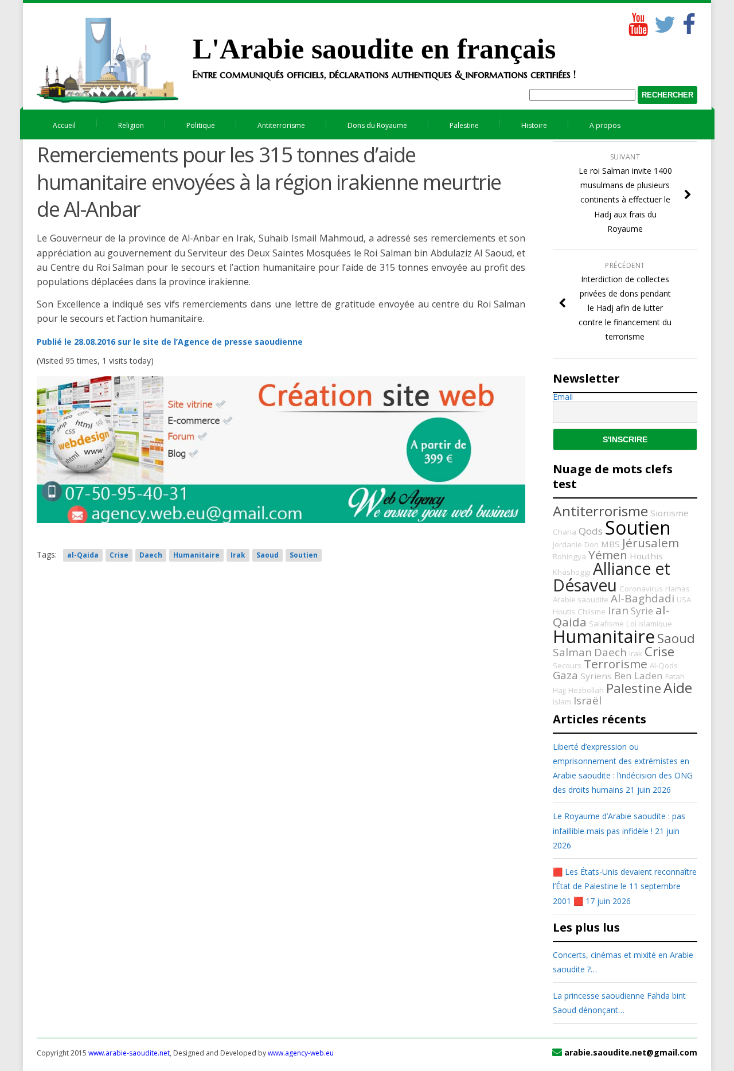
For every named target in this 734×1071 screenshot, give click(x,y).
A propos (604, 125)
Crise (119, 555)
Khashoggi (572, 572)
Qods (591, 531)
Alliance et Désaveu (611, 576)
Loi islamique (649, 623)
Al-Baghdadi (642, 598)
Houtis (564, 611)
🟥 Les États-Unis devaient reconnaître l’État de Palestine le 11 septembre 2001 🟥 (625, 886)
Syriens (596, 675)
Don (591, 544)
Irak (238, 555)
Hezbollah (586, 690)
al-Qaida (83, 555)
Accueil (64, 125)
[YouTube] (637, 21)
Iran (618, 610)
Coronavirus (641, 588)
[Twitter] (662, 21)
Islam (562, 701)
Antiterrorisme (281, 125)
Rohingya (569, 556)
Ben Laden (638, 675)
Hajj (559, 690)
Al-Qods (664, 665)
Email (563, 397)
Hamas (677, 588)
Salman (572, 652)
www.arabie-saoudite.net (129, 1053)
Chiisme (591, 611)
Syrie (642, 610)
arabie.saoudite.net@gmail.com (630, 1052)
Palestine (464, 125)
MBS (610, 544)
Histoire (534, 125)
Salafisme (606, 623)
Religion (131, 125)
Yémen (607, 555)
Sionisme (669, 513)
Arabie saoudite (580, 599)
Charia (564, 532)
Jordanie (567, 544)
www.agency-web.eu (301, 1053)
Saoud (267, 555)
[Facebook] (688, 21)
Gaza (565, 675)
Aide (677, 687)
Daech (150, 555)
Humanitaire (196, 555)
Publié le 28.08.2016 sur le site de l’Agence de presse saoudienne (170, 341)
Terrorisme (615, 664)
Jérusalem (650, 543)
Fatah (675, 676)
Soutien (304, 555)
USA (684, 599)
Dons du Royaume (377, 125)
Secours (567, 665)
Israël (587, 700)
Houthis (646, 556)
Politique (200, 125)
